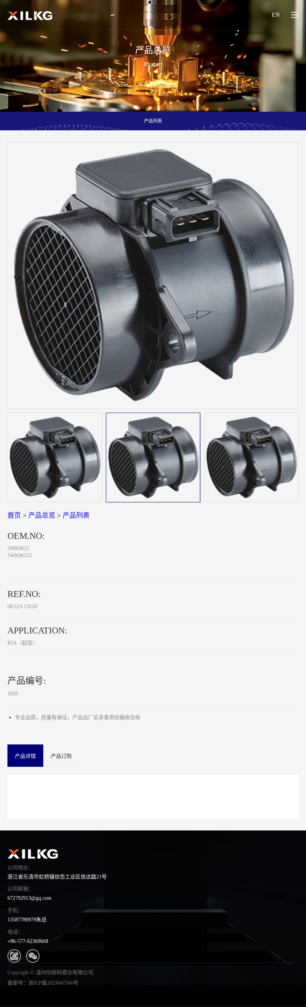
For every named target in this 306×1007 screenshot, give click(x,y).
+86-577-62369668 (27, 941)
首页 (14, 515)
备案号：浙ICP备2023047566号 (42, 983)
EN (276, 15)
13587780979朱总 (27, 919)
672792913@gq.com (29, 898)
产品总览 (41, 515)
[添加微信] (33, 956)
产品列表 (153, 121)
